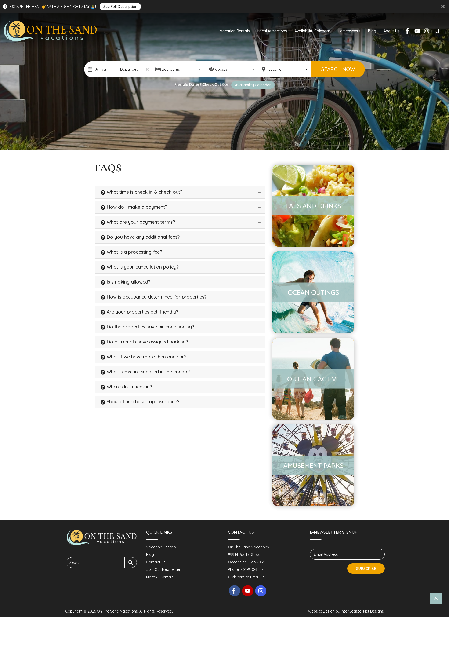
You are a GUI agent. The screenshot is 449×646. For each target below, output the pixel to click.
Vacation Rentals (235, 31)
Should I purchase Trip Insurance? (142, 402)
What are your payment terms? (140, 222)
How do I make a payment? (136, 207)
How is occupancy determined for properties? (155, 297)
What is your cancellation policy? (142, 267)
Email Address (326, 554)
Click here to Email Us (246, 577)
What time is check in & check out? (143, 192)
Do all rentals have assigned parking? (146, 342)
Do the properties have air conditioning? (149, 327)
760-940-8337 (251, 569)
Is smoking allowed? (127, 282)
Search (75, 562)
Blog (372, 31)
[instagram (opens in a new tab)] (426, 31)
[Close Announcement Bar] (443, 6)
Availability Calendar (312, 31)
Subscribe (366, 568)
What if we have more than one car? (145, 357)
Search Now (338, 69)
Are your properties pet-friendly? (141, 312)
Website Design (321, 611)
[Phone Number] (438, 31)
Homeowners (349, 31)
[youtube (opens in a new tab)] (417, 31)
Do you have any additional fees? (142, 237)
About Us (391, 31)
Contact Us (156, 562)
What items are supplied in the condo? (147, 372)
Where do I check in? (128, 387)
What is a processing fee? (133, 252)
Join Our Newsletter (163, 569)
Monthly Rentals (160, 577)
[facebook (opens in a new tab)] (408, 31)
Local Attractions (272, 31)
